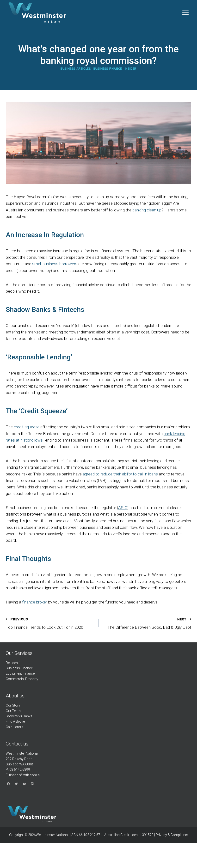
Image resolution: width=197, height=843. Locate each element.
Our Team (13, 711)
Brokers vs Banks (19, 716)
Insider (130, 68)
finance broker (34, 602)
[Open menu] (185, 13)
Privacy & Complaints (172, 835)
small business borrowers (54, 263)
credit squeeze (26, 427)
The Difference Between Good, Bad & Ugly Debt (149, 623)
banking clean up (146, 210)
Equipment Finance (20, 673)
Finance (27, 668)
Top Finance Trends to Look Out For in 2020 (44, 623)
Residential (14, 663)
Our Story (13, 705)
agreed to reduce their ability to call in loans (120, 474)
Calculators (14, 727)
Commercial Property (22, 679)
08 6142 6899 (19, 769)
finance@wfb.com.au (25, 775)
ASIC (122, 507)
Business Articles (76, 68)
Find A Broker (16, 721)
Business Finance (107, 68)
